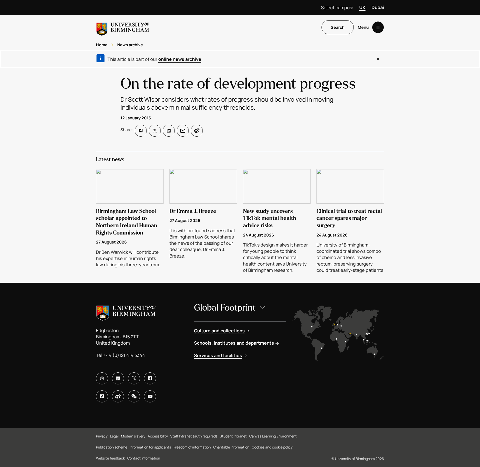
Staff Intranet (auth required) (193, 436)
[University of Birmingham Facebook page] (150, 378)
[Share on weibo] (197, 131)
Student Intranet (233, 436)
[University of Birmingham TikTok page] (102, 396)
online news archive (179, 59)
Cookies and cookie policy (272, 447)
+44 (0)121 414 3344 (124, 355)
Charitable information (231, 447)
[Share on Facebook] (141, 131)
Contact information (143, 458)
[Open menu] (378, 27)
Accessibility (158, 436)
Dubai (378, 7)
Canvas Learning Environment (273, 436)
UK (362, 7)
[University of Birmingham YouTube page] (150, 396)
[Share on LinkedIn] (169, 131)
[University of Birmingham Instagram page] (102, 378)
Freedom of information (192, 447)
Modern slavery (133, 436)
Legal (114, 436)
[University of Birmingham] (123, 27)
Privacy (102, 436)
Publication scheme (111, 447)
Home (102, 45)
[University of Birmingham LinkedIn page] (118, 378)
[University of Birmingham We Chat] (134, 396)
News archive (130, 45)
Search (337, 27)
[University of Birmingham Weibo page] (118, 396)
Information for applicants (150, 447)
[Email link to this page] (183, 131)
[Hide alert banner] (378, 59)
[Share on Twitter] (155, 131)
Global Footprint (225, 308)
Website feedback (110, 458)
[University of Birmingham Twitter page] (134, 378)
